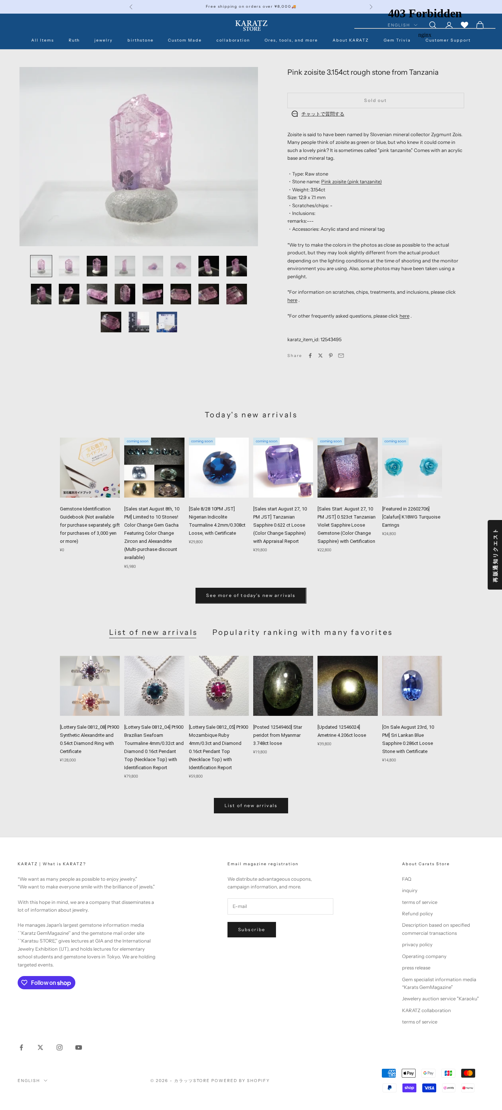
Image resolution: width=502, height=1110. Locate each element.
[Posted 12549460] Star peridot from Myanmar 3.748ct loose (277, 735)
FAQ (406, 879)
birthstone (140, 40)
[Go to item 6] (181, 266)
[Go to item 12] (125, 294)
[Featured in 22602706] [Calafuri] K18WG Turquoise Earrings (411, 517)
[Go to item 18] (139, 322)
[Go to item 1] (41, 266)
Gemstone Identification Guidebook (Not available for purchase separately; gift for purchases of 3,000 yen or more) (90, 525)
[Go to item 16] (237, 294)
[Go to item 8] (237, 266)
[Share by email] (341, 355)
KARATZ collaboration (426, 1010)
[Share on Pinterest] (331, 355)
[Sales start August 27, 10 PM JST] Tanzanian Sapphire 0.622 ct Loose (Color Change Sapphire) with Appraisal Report (280, 525)
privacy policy (417, 944)
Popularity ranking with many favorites (302, 632)
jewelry (103, 40)
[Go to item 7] (209, 266)
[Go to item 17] (111, 322)
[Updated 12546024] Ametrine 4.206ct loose (342, 731)
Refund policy (417, 913)
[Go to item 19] (167, 322)
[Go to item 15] (209, 294)
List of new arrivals (153, 632)
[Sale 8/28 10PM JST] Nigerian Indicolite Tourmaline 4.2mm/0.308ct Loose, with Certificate (217, 521)
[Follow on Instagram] (59, 1047)
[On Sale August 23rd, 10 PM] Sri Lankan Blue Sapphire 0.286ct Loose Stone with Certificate (408, 739)
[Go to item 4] (125, 266)
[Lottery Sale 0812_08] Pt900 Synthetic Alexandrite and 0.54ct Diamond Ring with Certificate (89, 739)
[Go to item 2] (69, 266)
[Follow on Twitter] (40, 1047)
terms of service (419, 902)
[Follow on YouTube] (78, 1047)
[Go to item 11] (97, 294)
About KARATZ (351, 40)
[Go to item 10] (69, 294)
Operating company (424, 956)
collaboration (233, 40)
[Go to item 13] (153, 294)
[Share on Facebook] (310, 355)
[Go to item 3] (97, 266)
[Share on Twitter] (320, 355)
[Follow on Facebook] (21, 1047)
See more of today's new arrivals (250, 595)
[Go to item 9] (41, 294)
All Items (42, 40)
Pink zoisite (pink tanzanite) (351, 181)
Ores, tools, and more (291, 40)
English (29, 1080)
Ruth (74, 40)
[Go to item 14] (181, 294)
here (292, 300)
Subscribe (251, 929)
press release (416, 968)
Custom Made (184, 40)
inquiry (409, 890)
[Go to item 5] (153, 266)
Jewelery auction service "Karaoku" (440, 998)
